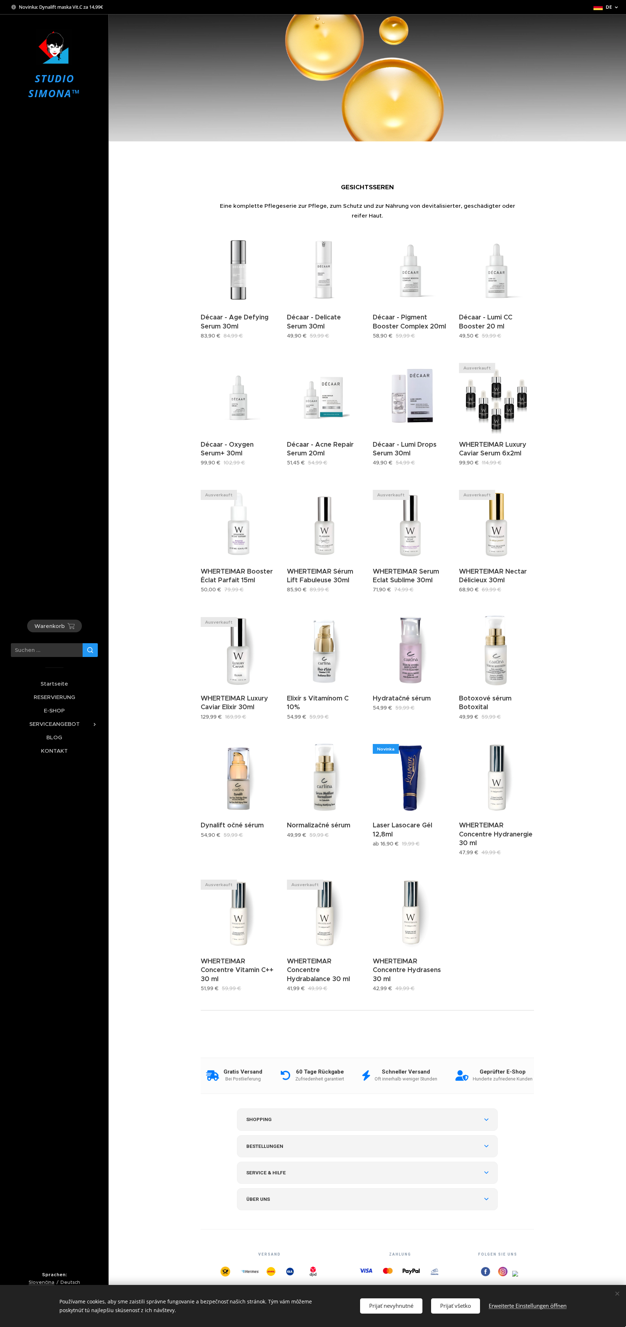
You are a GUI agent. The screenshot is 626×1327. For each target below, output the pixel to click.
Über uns (258, 1199)
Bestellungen (264, 1146)
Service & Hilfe (266, 1172)
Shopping (259, 1119)
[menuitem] (54, 683)
